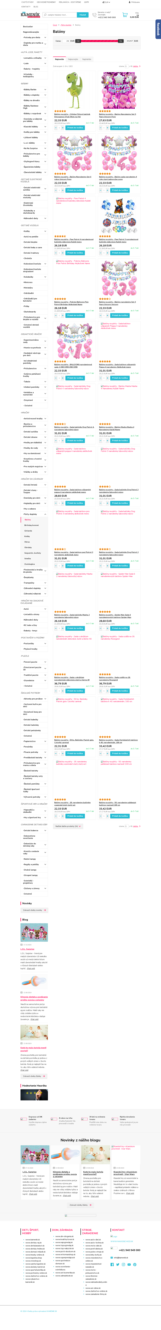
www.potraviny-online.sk (36, 1273)
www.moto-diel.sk (94, 1245)
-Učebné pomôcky (31, 387)
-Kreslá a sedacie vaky (31, 852)
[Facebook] (113, 1265)
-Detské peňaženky (32, 730)
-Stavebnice (28, 680)
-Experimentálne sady (31, 341)
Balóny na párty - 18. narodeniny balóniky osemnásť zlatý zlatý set (72, 803)
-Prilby (26, 306)
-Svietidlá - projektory (28, 881)
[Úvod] (31, 15)
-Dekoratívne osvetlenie (29, 837)
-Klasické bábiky (30, 126)
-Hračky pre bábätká (32, 442)
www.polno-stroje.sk (95, 1252)
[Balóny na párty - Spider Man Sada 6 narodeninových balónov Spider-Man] (119, 591)
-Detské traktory (31, 253)
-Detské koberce (30, 830)
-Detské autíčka (30, 431)
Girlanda (28, 531)
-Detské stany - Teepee (30, 491)
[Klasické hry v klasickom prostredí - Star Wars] (126, 1154)
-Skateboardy (29, 311)
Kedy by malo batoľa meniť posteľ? (33, 1049)
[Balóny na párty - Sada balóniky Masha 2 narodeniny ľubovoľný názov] (74, 591)
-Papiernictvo (29, 741)
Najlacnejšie (73, 59)
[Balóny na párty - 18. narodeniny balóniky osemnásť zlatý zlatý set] (74, 779)
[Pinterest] (134, 1265)
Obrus (27, 542)
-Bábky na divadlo (31, 100)
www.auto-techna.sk (95, 1242)
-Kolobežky (28, 277)
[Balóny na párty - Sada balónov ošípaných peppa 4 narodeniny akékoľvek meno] (74, 466)
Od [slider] (78, 41)
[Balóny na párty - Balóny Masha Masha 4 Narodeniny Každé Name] (119, 403)
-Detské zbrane (30, 437)
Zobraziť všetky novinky (32, 910)
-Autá (26, 609)
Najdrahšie (86, 59)
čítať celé (31, 968)
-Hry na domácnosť (32, 453)
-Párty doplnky (30, 514)
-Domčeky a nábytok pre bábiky (32, 120)
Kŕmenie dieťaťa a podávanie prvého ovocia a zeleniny (34, 998)
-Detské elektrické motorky (31, 196)
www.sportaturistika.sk (35, 1270)
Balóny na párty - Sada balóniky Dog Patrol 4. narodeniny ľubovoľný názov (74, 428)
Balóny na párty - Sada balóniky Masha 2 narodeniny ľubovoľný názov (72, 616)
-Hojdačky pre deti (31, 503)
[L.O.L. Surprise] (34, 933)
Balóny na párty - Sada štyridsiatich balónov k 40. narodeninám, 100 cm (118, 741)
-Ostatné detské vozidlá (31, 326)
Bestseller (28, 26)
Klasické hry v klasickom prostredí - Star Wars (125, 1173)
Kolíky (27, 536)
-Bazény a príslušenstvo (29, 425)
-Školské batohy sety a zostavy (33, 777)
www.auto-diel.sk (93, 1239)
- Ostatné (27, 405)
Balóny (28, 520)
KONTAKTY (26, 7)
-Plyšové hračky (30, 649)
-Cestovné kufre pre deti (32, 705)
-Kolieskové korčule (32, 264)
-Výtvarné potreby (31, 797)
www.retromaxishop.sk (65, 1254)
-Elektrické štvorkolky (28, 204)
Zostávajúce (29, 564)
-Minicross (27, 282)
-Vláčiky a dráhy (30, 472)
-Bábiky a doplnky (31, 95)
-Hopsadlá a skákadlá (28, 811)
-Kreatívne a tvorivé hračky (32, 460)
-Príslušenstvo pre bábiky (31, 155)
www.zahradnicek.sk (64, 1275)
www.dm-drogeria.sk (64, 1236)
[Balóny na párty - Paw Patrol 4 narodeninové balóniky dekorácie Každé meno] (74, 215)
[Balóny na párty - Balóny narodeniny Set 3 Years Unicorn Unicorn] (119, 278)
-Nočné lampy (29, 859)
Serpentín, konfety (32, 553)
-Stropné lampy (30, 875)
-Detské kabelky (30, 719)
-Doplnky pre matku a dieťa (33, 44)
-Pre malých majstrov (33, 466)
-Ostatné (27, 736)
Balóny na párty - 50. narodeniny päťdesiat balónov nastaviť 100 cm (117, 803)
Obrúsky (28, 547)
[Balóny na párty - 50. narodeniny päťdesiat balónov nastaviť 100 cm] (119, 779)
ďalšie (135, 66)
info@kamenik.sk (121, 1257)
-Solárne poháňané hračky (32, 375)
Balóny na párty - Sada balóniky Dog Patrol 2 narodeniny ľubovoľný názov (118, 553)
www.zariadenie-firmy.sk (96, 1294)
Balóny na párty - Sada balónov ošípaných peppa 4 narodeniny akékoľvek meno (72, 490)
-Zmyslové (28, 400)
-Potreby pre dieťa (31, 37)
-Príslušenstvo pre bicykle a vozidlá (31, 318)
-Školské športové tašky (31, 790)
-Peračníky (28, 746)
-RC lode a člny (30, 625)
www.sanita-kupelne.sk (36, 1264)
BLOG (36, 7)
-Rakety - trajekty (31, 69)
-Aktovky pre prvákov (33, 699)
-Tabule (26, 381)
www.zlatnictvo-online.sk (36, 1276)
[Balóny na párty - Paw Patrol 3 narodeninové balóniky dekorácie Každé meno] (119, 215)
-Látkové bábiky (30, 137)
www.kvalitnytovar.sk (64, 1239)
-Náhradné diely (30, 218)
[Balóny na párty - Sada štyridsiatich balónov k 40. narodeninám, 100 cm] (119, 716)
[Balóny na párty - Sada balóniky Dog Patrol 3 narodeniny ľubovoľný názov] (119, 466)
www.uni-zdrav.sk (93, 1288)
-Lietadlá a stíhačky (32, 58)
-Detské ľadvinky (31, 725)
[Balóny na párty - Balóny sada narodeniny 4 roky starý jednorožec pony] (119, 153)
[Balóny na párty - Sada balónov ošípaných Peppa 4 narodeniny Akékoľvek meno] (119, 340)
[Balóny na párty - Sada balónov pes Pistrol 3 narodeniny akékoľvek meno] (74, 528)
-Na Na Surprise (30, 148)
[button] (64, 1280)
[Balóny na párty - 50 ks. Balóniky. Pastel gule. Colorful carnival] (74, 716)
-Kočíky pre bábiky (31, 132)
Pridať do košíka (75, 127)
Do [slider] (120, 41)
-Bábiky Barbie (29, 89)
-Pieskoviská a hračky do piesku (33, 570)
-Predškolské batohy (32, 757)
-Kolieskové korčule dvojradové (32, 270)
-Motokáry (28, 288)
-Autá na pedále (30, 236)
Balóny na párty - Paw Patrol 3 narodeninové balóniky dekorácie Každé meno (118, 240)
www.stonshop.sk (33, 1261)
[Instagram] (125, 1265)
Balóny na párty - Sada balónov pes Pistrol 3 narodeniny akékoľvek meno (73, 553)
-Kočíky (26, 231)
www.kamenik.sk (33, 1239)
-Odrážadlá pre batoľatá (30, 299)
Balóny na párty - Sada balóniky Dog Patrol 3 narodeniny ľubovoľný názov (118, 490)
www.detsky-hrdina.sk (35, 1248)
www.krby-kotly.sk (94, 1255)
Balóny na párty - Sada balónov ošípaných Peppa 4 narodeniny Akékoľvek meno (117, 365)
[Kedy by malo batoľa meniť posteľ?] (34, 1033)
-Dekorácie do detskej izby (29, 844)
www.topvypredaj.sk (64, 1245)
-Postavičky (28, 643)
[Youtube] (130, 1265)
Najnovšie (59, 59)
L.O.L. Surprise (27, 949)
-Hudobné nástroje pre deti (32, 354)
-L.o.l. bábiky (29, 143)
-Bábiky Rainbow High (30, 107)
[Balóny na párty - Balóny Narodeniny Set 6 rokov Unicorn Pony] (74, 153)
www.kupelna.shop (34, 1258)
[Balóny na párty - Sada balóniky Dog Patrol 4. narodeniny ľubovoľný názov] (74, 403)
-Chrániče (27, 258)
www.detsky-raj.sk (34, 1242)
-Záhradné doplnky (32, 588)
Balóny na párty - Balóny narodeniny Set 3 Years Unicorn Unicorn (117, 303)
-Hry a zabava (29, 509)
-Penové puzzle (30, 662)
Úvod (55, 25)
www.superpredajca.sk (65, 1257)
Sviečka (27, 558)
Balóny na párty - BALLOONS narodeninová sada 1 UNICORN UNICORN (73, 365)
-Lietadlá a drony (31, 614)
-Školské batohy (30, 770)
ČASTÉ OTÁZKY (28, 2)
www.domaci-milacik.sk (35, 1252)
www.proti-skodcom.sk (65, 1251)
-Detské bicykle (30, 242)
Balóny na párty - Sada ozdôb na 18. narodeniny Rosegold (114, 678)
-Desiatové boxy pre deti (32, 713)
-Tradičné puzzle (30, 675)
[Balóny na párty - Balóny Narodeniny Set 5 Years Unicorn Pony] (119, 90)
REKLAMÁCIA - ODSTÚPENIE (70, 2)
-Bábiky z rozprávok (32, 113)
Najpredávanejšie (31, 32)
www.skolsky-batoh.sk (35, 1267)
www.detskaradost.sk (35, 1245)
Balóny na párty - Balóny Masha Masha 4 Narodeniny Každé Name (116, 428)
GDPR (86, 2)
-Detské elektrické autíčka (31, 188)
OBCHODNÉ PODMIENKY (46, 2)
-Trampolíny (28, 583)
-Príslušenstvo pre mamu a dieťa (31, 764)
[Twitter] (119, 1265)
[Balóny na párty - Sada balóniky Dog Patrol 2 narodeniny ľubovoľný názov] (119, 528)
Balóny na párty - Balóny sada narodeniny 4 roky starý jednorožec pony (118, 178)
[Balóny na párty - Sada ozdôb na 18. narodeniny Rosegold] (119, 653)
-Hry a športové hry (32, 817)
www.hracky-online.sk (35, 1255)
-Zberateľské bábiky (32, 172)
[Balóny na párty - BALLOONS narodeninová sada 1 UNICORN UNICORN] (74, 340)
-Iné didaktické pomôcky (30, 362)
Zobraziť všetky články (32, 1076)
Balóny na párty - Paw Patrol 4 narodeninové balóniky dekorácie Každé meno (73, 240)
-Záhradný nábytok (32, 593)
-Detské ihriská (30, 485)
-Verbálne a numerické (28, 393)
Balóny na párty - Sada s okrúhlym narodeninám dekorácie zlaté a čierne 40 (71, 678)
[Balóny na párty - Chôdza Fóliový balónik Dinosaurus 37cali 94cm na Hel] (74, 90)
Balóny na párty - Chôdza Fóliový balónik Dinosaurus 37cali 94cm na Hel (72, 115)
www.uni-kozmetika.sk (65, 1272)
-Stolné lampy (29, 870)
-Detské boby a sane (32, 247)
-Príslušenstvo (29, 368)
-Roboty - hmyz (30, 630)
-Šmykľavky (28, 577)
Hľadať (82, 14)
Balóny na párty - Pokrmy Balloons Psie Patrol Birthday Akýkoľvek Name (71, 303)
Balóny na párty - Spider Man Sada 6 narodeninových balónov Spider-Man (115, 616)
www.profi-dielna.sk (94, 1248)
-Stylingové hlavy (31, 161)
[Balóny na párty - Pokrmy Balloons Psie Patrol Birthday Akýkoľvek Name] (74, 278)
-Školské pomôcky (31, 784)
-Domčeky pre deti (31, 498)
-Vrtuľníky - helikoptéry (28, 75)
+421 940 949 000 (107, 17)
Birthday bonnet (31, 525)
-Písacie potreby (30, 752)
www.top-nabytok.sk (64, 1248)
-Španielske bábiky (31, 167)
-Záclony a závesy (31, 888)
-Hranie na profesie (32, 347)
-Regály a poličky (31, 864)
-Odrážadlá (28, 293)
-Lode (26, 63)
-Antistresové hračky (33, 418)
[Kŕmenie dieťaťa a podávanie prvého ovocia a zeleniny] (34, 982)
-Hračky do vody (30, 448)
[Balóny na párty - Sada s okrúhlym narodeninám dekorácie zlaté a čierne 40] (74, 653)
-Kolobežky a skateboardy (29, 211)
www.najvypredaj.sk (64, 1242)
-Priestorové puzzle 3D (32, 668)
